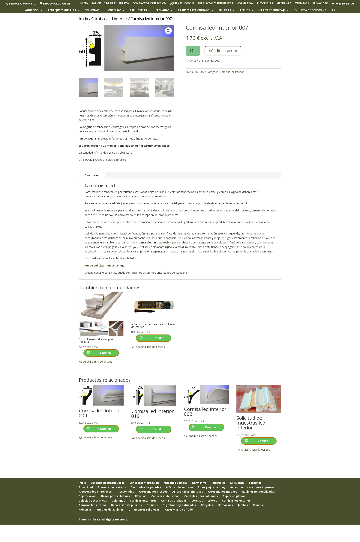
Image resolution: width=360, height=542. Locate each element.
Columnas (92, 10)
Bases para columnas (115, 496)
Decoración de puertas (126, 505)
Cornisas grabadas (174, 500)
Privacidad (320, 3)
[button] (168, 30)
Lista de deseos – (312, 10)
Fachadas (162, 10)
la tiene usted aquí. (234, 203)
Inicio (84, 3)
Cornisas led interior (109, 18)
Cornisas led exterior (236, 500)
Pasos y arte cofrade (178, 509)
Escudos (152, 505)
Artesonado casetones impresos (252, 487)
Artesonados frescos (153, 491)
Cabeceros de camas (165, 496)
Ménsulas (85, 509)
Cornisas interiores (204, 500)
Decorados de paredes (146, 487)
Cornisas (114, 10)
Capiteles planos (234, 496)
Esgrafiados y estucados (179, 505)
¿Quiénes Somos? (175, 483)
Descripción (92, 175)
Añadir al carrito (223, 50)
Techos (245, 10)
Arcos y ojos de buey (211, 487)
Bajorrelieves (87, 496)
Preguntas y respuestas (215, 3)
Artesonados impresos (187, 491)
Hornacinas (225, 505)
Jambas (243, 505)
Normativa (245, 3)
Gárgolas (207, 505)
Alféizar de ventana (179, 487)
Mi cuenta (284, 3)
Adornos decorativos (112, 487)
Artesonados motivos (222, 491)
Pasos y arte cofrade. (194, 10)
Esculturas (138, 10)
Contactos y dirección (149, 3)
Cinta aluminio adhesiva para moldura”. (166, 242)
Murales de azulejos (110, 509)
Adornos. (32, 10)
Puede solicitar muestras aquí (105, 265)
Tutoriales (264, 3)
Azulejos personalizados (258, 491)
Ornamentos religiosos (144, 509)
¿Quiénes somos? (182, 3)
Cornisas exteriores (143, 500)
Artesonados (125, 491)
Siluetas (225, 10)
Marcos (258, 505)
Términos (302, 3)
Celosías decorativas (93, 500)
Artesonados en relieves (95, 491)
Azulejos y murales (62, 10)
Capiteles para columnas (201, 496)
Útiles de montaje (272, 10)
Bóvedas (140, 496)
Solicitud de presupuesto (110, 3)
